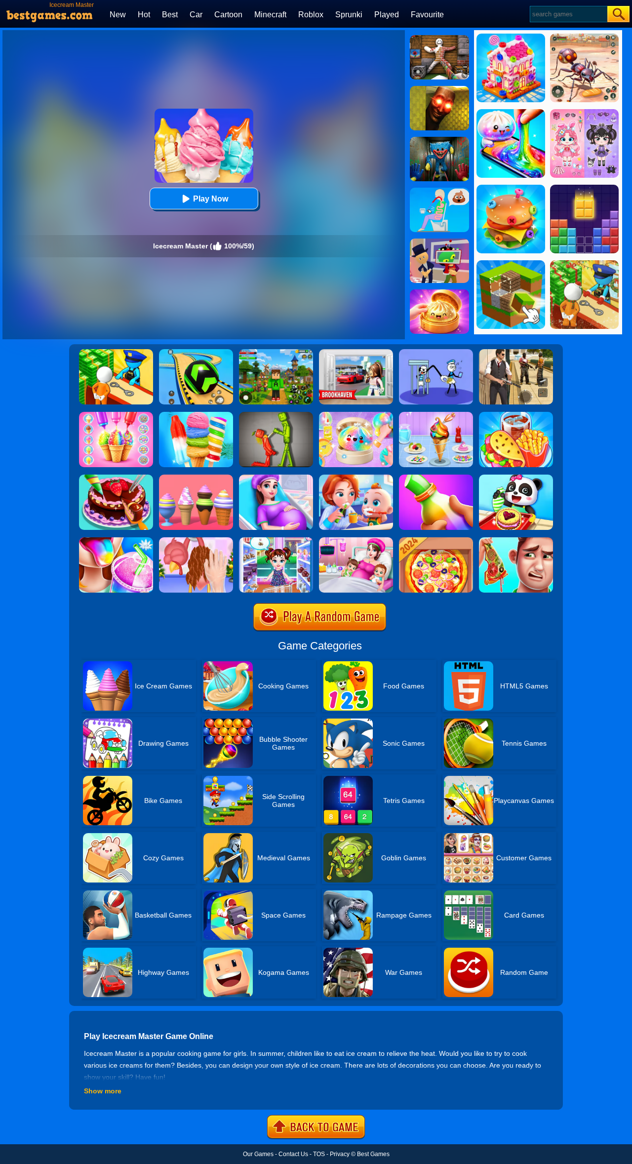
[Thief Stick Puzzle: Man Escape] (436, 352)
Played (386, 14)
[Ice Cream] (436, 415)
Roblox (310, 14)
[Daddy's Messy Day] (516, 540)
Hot (144, 14)
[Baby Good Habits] (356, 478)
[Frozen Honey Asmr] (436, 478)
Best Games (373, 1154)
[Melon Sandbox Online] (276, 415)
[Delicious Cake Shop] (116, 478)
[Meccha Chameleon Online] (439, 38)
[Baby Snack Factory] (516, 478)
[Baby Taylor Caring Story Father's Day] (276, 540)
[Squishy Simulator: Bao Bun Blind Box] (356, 415)
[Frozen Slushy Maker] (116, 540)
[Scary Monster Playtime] (439, 140)
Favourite (427, 14)
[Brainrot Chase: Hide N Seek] (439, 89)
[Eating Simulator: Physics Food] (439, 191)
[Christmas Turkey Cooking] (196, 540)
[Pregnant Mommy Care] (276, 478)
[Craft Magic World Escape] (276, 352)
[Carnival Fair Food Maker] (116, 415)
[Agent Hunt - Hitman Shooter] (516, 352)
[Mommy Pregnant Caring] (356, 540)
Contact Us (293, 1154)
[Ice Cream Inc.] (196, 478)
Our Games (258, 1154)
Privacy (340, 1154)
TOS (319, 1154)
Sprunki (348, 14)
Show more (102, 1091)
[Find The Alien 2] (439, 242)
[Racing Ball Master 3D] (196, 352)
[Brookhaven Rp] (356, 352)
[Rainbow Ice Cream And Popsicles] (196, 415)
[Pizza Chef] (436, 540)
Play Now (210, 199)
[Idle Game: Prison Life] (116, 352)
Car (196, 14)
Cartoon (228, 14)
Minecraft (270, 14)
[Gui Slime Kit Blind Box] (439, 292)
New (118, 14)
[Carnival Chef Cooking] (516, 415)
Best (170, 14)
